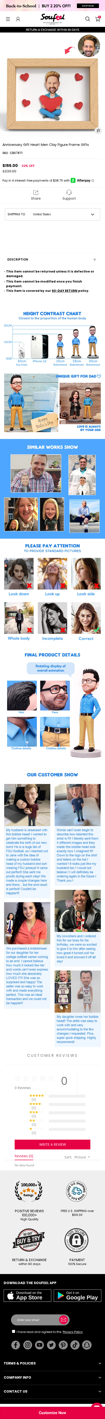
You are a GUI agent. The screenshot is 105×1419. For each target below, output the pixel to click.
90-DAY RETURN (64, 291)
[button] (8, 19)
